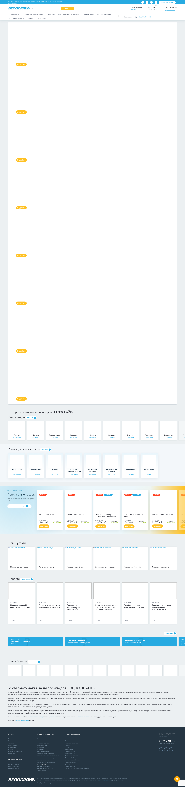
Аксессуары (17, 469)
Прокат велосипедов (19, 567)
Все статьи (169, 633)
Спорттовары (12, 747)
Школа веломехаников (43, 760)
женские (87, 717)
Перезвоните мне (170, 10)
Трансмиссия (35, 469)
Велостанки (149, 469)
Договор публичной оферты (72, 760)
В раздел (30, 418)
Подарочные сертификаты (15, 751)
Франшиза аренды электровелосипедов (48, 756)
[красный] (78, 512)
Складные (111, 435)
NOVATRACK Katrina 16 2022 (133, 516)
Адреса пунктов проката (71, 756)
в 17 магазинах (85, 522)
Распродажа (11, 753)
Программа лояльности (56, 1)
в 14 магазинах (57, 522)
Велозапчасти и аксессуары (16, 741)
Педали (54, 469)
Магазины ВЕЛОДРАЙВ (43, 766)
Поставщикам (40, 749)
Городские (73, 435)
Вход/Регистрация (167, 2)
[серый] (76, 512)
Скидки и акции (45, 1)
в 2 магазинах (142, 522)
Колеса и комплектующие (74, 470)
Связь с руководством (43, 743)
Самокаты (11, 743)
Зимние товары (12, 745)
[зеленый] (80, 512)
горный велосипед (36, 717)
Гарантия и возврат (25, 1)
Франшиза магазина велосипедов (46, 758)
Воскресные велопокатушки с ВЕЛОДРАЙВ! (74, 607)
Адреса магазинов (70, 753)
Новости (67, 745)
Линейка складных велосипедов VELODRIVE (134, 606)
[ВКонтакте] (142, 2)
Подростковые (54, 435)
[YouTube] (147, 2)
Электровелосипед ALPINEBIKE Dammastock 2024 (105, 516)
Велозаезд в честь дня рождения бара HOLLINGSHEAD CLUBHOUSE (161, 607)
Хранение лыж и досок (105, 567)
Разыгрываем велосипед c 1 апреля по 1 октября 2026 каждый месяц (106, 607)
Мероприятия (69, 749)
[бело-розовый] (50, 512)
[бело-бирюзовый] (52, 512)
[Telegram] (151, 2)
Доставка (133, 9)
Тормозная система (92, 470)
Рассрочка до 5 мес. (75, 567)
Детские (36, 435)
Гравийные (149, 435)
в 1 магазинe (114, 522)
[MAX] (156, 2)
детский (53, 717)
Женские (92, 435)
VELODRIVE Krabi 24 (75, 515)
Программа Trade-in (132, 567)
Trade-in (67, 764)
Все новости (26, 579)
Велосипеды (11, 739)
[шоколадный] (107, 512)
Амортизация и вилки (111, 470)
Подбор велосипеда (70, 766)
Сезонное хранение (160, 567)
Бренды (10, 749)
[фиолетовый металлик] (134, 512)
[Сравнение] (164, 16)
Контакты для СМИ (42, 745)
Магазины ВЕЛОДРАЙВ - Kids (45, 768)
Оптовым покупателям (43, 751)
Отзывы (67, 747)
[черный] (74, 512)
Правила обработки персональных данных (77, 758)
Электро (130, 435)
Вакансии (39, 741)
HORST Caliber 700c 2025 (162, 515)
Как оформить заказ (13, 766)
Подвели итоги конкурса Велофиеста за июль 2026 (50, 606)
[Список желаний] (169, 16)
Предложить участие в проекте (45, 753)
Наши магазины (12, 3)
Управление (130, 469)
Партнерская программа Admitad (46, 762)
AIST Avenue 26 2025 (47, 515)
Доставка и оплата (13, 1)
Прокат (33, 1)
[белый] (83, 512)
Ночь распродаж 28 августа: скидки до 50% (20, 606)
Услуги (38, 1)
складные (80, 717)
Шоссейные (168, 435)
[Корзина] (174, 16)
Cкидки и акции (69, 741)
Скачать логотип (41, 770)
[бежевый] (48, 512)
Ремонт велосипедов (47, 567)
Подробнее (21, 64)
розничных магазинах (105, 780)
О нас (38, 739)
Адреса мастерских (70, 762)
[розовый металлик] (136, 512)
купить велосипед (22, 721)
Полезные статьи (70, 751)
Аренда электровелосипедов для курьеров (77, 768)
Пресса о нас (40, 747)
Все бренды (33, 662)
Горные (17, 435)
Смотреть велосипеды (17, 506)
